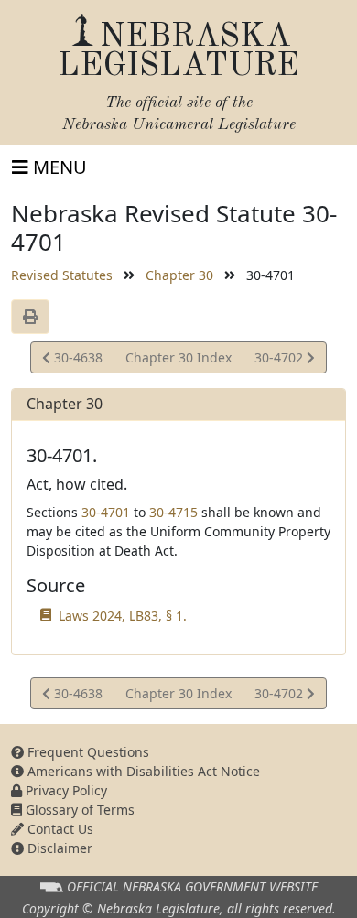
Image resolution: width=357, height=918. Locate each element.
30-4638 (76, 360)
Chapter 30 (179, 275)
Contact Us (58, 828)
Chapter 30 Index (178, 357)
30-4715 (173, 512)
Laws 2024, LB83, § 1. (123, 615)
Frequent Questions (86, 752)
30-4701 (105, 512)
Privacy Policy (64, 790)
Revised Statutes (62, 275)
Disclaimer (58, 848)
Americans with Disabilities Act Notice (142, 771)
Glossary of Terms (78, 809)
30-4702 (280, 360)
